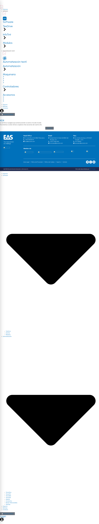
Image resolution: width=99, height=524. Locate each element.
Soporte (5, 506)
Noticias (5, 508)
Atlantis (8, 499)
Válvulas (8, 504)
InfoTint (8, 333)
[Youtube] (93, 162)
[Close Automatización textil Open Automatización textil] (4, 53)
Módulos (8, 334)
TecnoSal (8, 497)
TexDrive (8, 331)
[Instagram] (90, 162)
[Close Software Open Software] (4, 13)
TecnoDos (8, 492)
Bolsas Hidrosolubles (11, 502)
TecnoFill (8, 494)
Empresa (5, 173)
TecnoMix (8, 495)
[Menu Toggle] (1, 6)
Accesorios (9, 501)
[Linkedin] (87, 162)
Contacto (5, 509)
